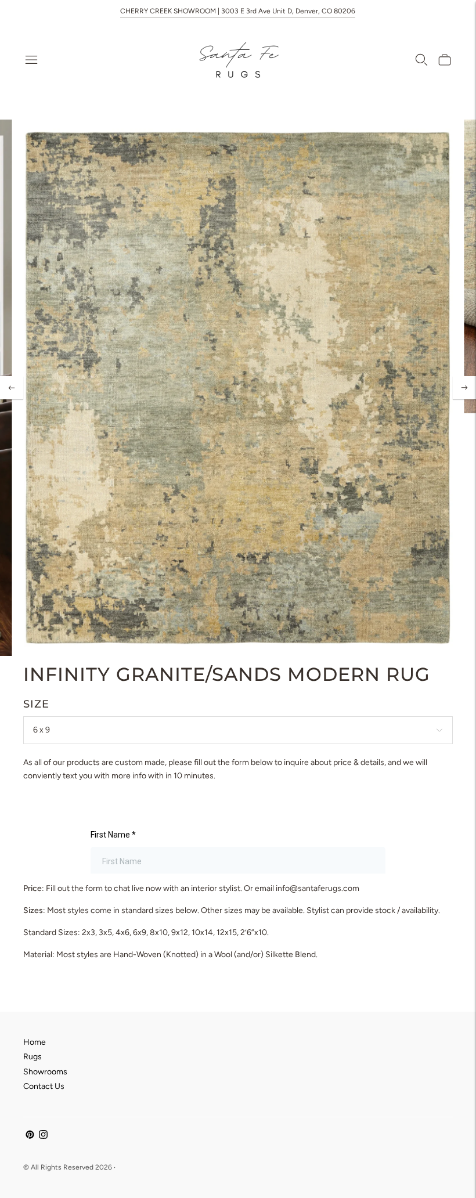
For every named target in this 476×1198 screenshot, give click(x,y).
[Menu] (31, 60)
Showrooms (45, 1072)
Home (34, 1042)
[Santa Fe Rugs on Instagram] (43, 1136)
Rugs (32, 1057)
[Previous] (11, 387)
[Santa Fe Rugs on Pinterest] (30, 1136)
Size (36, 704)
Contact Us (43, 1086)
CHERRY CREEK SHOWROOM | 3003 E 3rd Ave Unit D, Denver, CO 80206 (237, 11)
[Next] (464, 387)
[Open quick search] (421, 60)
